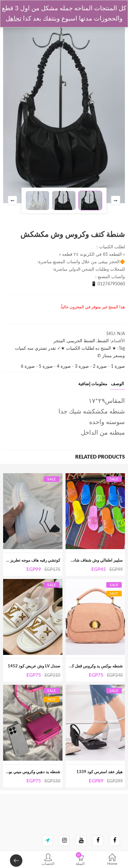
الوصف (117, 384)
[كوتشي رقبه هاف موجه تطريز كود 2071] (32, 476)
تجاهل (13, 19)
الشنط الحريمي (81, 341)
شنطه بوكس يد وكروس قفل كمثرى (93, 666)
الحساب (48, 864)
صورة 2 (99, 366)
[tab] (117, 386)
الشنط (103, 341)
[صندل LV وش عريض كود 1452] (32, 582)
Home (112, 864)
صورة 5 (45, 366)
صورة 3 (81, 366)
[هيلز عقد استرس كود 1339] (95, 688)
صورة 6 (28, 366)
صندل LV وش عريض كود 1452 (34, 666)
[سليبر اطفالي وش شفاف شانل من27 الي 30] (95, 476)
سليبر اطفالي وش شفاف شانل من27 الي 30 (85, 560)
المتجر (59, 341)
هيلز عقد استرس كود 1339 (99, 772)
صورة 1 (117, 366)
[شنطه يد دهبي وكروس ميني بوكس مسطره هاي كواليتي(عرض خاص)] (32, 688)
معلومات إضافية (92, 384)
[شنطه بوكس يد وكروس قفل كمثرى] (95, 582)
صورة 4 (63, 366)
